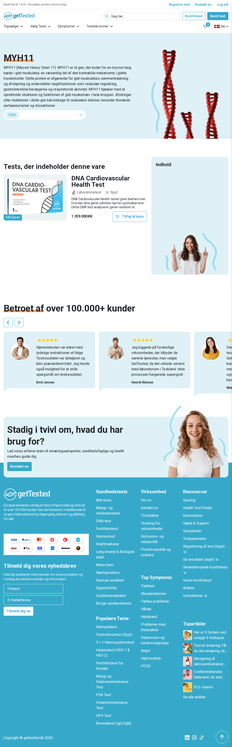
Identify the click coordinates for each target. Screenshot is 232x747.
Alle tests (103, 500)
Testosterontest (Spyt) (114, 634)
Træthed (147, 586)
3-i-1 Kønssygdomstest (115, 642)
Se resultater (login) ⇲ (200, 559)
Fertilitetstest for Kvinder (109, 666)
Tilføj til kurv (133, 216)
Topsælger (11, 26)
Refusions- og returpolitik (152, 539)
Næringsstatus (108, 572)
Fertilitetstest (107, 529)
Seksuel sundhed (109, 580)
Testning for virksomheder (152, 526)
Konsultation (193, 515)
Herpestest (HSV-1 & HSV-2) (113, 653)
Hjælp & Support (196, 523)
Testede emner (98, 26)
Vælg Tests (38, 26)
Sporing (189, 500)
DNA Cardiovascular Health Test (100, 181)
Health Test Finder (197, 508)
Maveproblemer (153, 593)
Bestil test (217, 16)
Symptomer (66, 26)
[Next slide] (19, 322)
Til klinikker (150, 515)
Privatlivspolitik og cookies (156, 552)
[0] (205, 26)
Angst (145, 651)
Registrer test (179, 4)
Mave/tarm (105, 565)
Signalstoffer (106, 588)
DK (223, 26)
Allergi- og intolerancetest (108, 510)
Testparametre (194, 538)
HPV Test (103, 715)
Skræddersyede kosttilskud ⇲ (205, 570)
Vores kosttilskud (197, 580)
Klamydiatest (106, 627)
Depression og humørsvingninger (155, 640)
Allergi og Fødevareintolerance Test (112, 681)
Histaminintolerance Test (112, 705)
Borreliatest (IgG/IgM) (113, 723)
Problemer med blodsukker (153, 627)
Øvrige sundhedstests (113, 603)
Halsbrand (149, 617)
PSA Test (103, 695)
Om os (146, 500)
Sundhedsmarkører (111, 596)
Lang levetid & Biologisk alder (115, 554)
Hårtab (146, 609)
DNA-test (103, 521)
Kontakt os (203, 4)
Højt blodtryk (151, 658)
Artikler (188, 588)
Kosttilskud (194, 16)
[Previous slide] (8, 322)
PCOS (145, 666)
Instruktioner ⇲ (195, 596)
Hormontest (105, 536)
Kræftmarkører (107, 544)
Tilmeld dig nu (18, 611)
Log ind (222, 4)
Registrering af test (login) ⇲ (204, 549)
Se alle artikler (194, 697)
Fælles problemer (155, 601)
